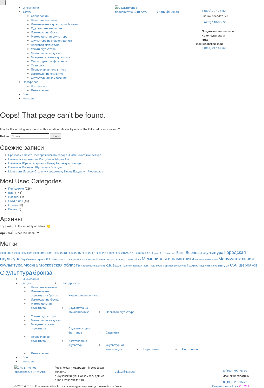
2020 (111, 253)
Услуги (27, 11)
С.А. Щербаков (243, 265)
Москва (31, 265)
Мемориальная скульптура (49, 36)
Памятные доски (153, 265)
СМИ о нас (15, 201)
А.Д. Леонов (153, 253)
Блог (26, 94)
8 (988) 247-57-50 (214, 48)
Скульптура (16, 272)
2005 (10, 253)
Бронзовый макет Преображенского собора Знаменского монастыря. (55, 155)
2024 (117, 253)
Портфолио (30, 82)
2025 (125, 252)
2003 (3, 253)
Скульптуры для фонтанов (49, 61)
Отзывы (13, 205)
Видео (12, 209)
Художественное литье (46, 28)
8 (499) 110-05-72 (214, 22)
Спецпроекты (40, 16)
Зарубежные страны (33, 259)
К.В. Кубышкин (87, 259)
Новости (13, 197)
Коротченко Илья (131, 259)
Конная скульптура (108, 259)
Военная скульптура (204, 252)
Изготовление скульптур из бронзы (54, 24)
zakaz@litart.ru (168, 11)
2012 (56, 253)
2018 (98, 253)
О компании (31, 7)
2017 (91, 253)
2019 (105, 253)
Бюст (180, 252)
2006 (17, 253)
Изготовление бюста (45, 32)
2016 (84, 253)
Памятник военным (44, 20)
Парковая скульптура (45, 44)
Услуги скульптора (43, 49)
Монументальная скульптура (50, 57)
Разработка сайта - (231, 386)
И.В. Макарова (54, 259)
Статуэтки (37, 65)
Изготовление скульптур (47, 73)
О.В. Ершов (113, 265)
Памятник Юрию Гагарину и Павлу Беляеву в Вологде (44, 163)
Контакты (29, 98)
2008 (29, 253)
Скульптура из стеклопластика (51, 40)
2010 (43, 253)
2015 (77, 253)
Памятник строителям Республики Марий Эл (38, 159)
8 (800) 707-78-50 (214, 10)
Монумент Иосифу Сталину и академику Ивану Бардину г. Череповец (55, 171)
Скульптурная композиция (49, 77)
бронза (42, 272)
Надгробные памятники (93, 265)
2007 (23, 253)
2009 (36, 253)
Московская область (59, 265)
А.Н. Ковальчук (168, 253)
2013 (63, 252)
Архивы (6, 233)
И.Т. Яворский (71, 259)
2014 (70, 253)
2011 (50, 253)
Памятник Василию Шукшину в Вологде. (35, 167)
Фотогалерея (40, 90)
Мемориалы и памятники (168, 258)
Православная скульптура (48, 69)
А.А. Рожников (138, 253)
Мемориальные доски (46, 53)
